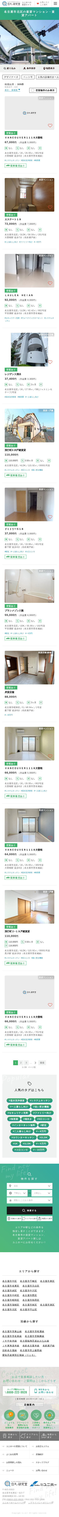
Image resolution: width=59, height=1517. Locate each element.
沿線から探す (13, 1435)
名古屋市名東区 (10, 1286)
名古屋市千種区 (28, 1281)
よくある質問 (12, 1454)
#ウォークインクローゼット (32, 318)
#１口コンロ (30, 551)
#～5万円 (41, 1143)
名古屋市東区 (47, 1281)
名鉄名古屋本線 (30, 1345)
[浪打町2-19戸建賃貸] (29, 443)
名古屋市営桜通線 (34, 1331)
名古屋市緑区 (9, 1290)
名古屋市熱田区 (30, 1300)
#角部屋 (37, 160)
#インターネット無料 (23, 1125)
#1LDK (27, 1143)
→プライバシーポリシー (39, 1503)
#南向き (27, 1119)
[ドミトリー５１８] (29, 523)
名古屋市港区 (47, 1304)
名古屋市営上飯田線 (31, 1350)
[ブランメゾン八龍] (29, 605)
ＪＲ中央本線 (9, 1341)
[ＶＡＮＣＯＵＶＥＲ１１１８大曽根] (29, 132)
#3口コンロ (25, 470)
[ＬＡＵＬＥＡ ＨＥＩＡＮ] (29, 288)
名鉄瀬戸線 (49, 1345)
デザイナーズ (11, 77)
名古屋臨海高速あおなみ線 (34, 1341)
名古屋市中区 (9, 1281)
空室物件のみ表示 (45, 90)
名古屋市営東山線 (12, 1331)
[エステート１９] (29, 211)
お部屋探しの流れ (14, 1462)
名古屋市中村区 (10, 1295)
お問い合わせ (41, 1470)
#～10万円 (9, 715)
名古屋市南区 (29, 1304)
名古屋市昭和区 (10, 1300)
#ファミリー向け (25, 242)
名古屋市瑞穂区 (10, 1304)
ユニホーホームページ (12, 1503)
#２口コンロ (21, 1150)
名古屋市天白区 (30, 1286)
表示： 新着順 (11, 90)
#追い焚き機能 (37, 470)
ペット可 (28, 77)
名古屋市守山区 (28, 1309)
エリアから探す (32, 1435)
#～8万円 (37, 242)
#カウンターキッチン (23, 1137)
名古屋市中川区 (28, 1290)
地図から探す (52, 1435)
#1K (15, 1143)
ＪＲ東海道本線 (10, 1345)
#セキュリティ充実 (12, 318)
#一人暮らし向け (31, 397)
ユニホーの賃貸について (16, 1446)
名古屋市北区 (9, 1309)
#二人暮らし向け (11, 242)
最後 (42, 1062)
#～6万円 (28, 633)
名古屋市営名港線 (12, 1336)
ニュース (10, 1470)
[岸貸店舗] (29, 684)
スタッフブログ (42, 1462)
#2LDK (44, 1137)
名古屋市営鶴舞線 (34, 1336)
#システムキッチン (12, 160)
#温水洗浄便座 (26, 160)
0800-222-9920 (16, 1499)
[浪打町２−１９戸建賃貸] (29, 928)
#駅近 (7, 551)
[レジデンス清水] (29, 366)
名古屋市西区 (29, 1295)
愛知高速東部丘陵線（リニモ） (19, 1355)
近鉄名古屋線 (9, 1350)
